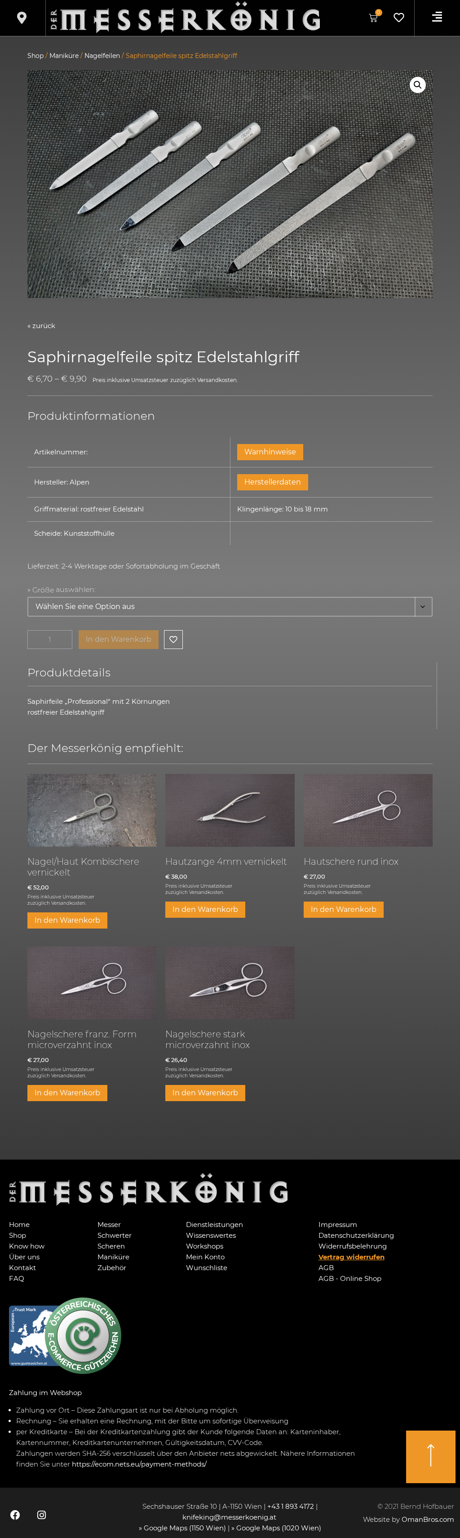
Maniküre (64, 56)
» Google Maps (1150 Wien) (183, 1528)
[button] (418, 85)
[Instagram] (41, 1514)
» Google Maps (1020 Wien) (276, 1528)
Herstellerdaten (272, 482)
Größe (43, 590)
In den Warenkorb (118, 639)
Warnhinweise (270, 452)
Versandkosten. (217, 380)
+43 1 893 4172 (290, 1506)
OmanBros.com (428, 1519)
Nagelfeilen (102, 56)
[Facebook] (15, 1514)
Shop (35, 56)
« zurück (41, 325)
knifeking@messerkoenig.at (230, 1517)
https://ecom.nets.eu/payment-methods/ (139, 1464)
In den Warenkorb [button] (67, 920)
